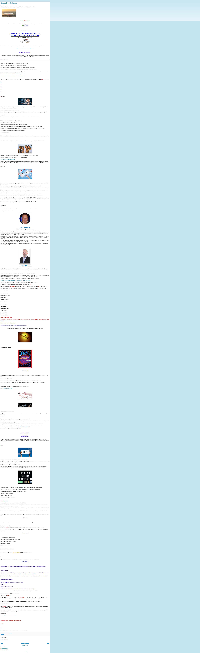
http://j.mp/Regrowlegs (8, 388)
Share (2, 634)
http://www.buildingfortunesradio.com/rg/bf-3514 (9, 615)
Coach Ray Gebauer (9, 3)
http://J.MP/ (8, 159)
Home (25, 643)
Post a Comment (4, 639)
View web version (25, 645)
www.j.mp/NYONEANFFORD (22, 426)
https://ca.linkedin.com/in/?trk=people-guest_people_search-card (16, 280)
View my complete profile (4, 649)
